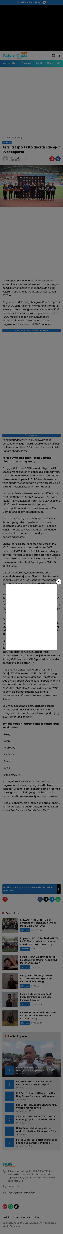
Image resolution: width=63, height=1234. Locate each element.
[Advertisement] (31, 617)
